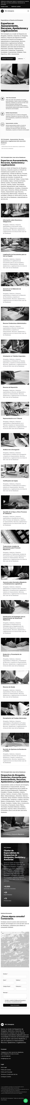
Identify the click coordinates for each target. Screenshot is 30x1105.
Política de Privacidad (20, 1000)
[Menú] (28, 11)
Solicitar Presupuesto (7, 58)
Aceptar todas (4, 6)
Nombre (5, 974)
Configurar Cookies (6, 1076)
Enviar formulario (15, 1005)
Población (18, 986)
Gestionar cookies (16, 6)
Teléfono (18, 980)
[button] (15, 949)
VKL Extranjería (9, 11)
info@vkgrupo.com (6, 1058)
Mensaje (5, 992)
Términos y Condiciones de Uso (13, 1001)
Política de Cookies (6, 1069)
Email (5, 980)
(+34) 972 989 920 (5, 1056)
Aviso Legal (4, 1067)
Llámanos (20, 58)
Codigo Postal (7, 986)
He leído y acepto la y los (15, 1001)
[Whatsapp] (25, 1101)
